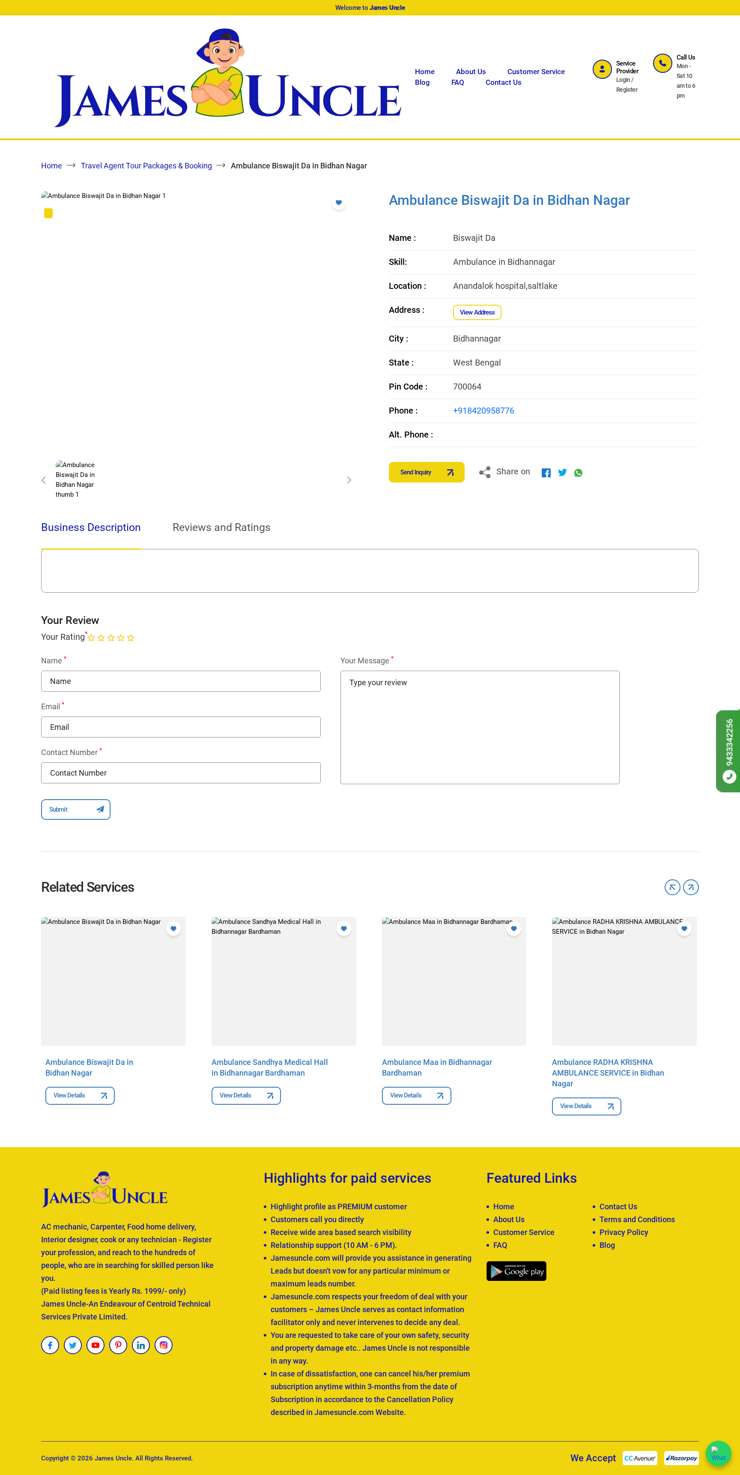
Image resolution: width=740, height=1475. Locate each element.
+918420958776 (483, 410)
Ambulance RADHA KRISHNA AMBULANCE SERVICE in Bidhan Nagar (608, 1073)
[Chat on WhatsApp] (718, 1453)
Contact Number (71, 752)
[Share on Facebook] (546, 472)
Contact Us (504, 82)
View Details (69, 1095)
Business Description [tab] (91, 527)
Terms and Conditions (637, 1219)
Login (623, 79)
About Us (471, 71)
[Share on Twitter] (562, 472)
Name (53, 660)
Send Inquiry (415, 472)
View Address (477, 312)
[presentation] (43, 480)
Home (425, 71)
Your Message (367, 660)
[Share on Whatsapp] (578, 472)
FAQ (457, 82)
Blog (422, 82)
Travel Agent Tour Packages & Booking (146, 165)
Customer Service (536, 71)
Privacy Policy (624, 1232)
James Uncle (113, 1458)
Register (627, 89)
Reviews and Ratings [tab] (222, 527)
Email (52, 706)
